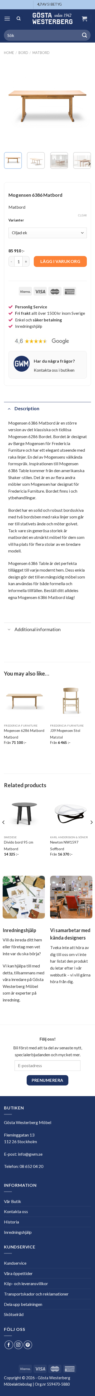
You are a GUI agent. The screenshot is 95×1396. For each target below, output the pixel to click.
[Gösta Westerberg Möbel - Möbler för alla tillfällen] (52, 18)
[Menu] (7, 18)
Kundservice (15, 1262)
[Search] (19, 18)
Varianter (16, 220)
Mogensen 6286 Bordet (29, 436)
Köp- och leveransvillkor (26, 1283)
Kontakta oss (16, 1211)
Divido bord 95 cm (18, 842)
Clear (82, 215)
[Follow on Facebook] (8, 1344)
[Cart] (84, 18)
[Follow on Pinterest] (27, 1344)
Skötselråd (13, 1314)
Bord (23, 53)
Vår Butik (12, 1201)
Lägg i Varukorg (60, 261)
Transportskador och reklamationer (36, 1293)
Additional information (38, 629)
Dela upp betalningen (23, 1304)
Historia (11, 1221)
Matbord (41, 53)
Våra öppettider (18, 1273)
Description (27, 408)
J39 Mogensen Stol (65, 730)
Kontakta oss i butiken (54, 369)
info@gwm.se (30, 1153)
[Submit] (84, 35)
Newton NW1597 (64, 842)
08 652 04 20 (31, 1166)
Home (9, 53)
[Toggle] (9, 408)
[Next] (82, 104)
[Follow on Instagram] (18, 1344)
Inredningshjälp (18, 1232)
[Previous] (12, 104)
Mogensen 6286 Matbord (24, 730)
